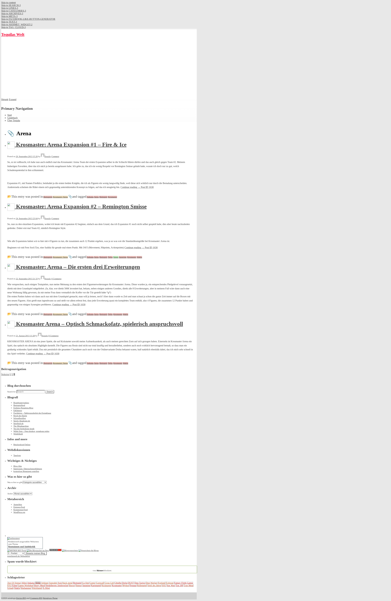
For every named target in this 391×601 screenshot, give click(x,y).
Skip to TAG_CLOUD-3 (13, 27)
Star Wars (171, 585)
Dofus (124, 583)
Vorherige (5, 374)
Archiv (10, 493)
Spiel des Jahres (154, 585)
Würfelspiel (37, 588)
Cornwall (100, 583)
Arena (37, 583)
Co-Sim (85, 583)
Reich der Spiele (20, 416)
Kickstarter (106, 585)
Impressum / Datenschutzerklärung (27, 469)
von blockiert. (102, 569)
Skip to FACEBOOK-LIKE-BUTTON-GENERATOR (28, 19)
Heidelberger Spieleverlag (57, 585)
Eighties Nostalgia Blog (23, 408)
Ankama (31, 583)
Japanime (86, 585)
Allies (24, 583)
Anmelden (17, 504)
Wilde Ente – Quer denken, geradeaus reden (31, 431)
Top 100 (179, 585)
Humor (79, 585)
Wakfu (17, 588)
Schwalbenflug (19, 418)
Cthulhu (118, 583)
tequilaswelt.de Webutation (18, 556)
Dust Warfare (151, 583)
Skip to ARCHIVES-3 (12, 13)
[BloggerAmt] (70, 550)
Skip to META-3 (9, 16)
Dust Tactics (140, 583)
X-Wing (46, 588)
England (161, 583)
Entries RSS (21, 598)
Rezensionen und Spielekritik (21, 546)
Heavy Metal (39, 585)
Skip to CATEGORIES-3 (13, 10)
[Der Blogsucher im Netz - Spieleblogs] (38, 550)
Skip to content (8, 2)
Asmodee (53, 583)
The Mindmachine (21, 426)
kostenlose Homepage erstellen (26, 471)
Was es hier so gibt (15, 482)
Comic (92, 583)
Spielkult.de (18, 423)
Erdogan (169, 583)
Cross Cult (109, 583)
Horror (72, 585)
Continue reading (137, 187)
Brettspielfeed (19, 405)
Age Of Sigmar (14, 583)
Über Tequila (13, 120)
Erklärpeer (17, 410)
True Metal (188, 585)
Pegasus (133, 585)
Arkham (44, 583)
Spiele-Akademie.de (21, 421)
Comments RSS (36, 598)
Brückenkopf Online (21, 444)
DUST (131, 583)
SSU (164, 585)
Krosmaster (117, 585)
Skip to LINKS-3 (9, 8)
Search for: (11, 392)
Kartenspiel (96, 585)
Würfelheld (18, 434)
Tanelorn (17, 455)
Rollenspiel (142, 585)
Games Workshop (25, 585)
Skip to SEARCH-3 (11, 5)
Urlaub (10, 588)
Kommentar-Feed (20, 510)
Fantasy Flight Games (183, 583)
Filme (14, 585)
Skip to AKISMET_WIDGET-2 (16, 24)
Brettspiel (77, 583)
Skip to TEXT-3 (9, 21)
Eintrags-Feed (19, 507)
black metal (67, 583)
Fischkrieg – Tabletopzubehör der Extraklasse (32, 413)
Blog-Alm (17, 466)
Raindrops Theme (50, 598)
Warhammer (26, 588)
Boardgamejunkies (21, 403)
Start (9, 115)
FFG (9, 585)
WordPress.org (19, 512)
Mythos (125, 585)
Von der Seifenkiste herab (23, 429)
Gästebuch (12, 117)
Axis (60, 583)
